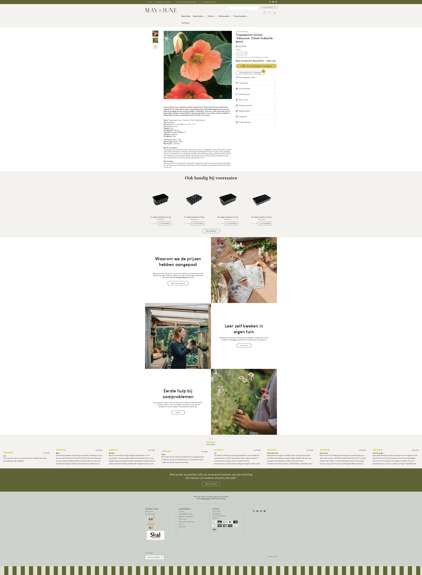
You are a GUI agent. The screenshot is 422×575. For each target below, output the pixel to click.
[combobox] (241, 8)
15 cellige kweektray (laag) (194, 217)
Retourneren (183, 519)
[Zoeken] (228, 8)
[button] (199, 16)
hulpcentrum (205, 498)
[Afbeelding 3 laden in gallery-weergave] (155, 47)
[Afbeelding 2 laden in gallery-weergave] (155, 40)
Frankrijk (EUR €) (268, 7)
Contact (181, 511)
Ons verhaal (149, 511)
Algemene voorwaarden (187, 522)
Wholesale (182, 527)
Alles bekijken (211, 231)
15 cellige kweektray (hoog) (160, 217)
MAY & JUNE (274, 556)
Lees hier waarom (178, 283)
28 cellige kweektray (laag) (261, 217)
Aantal (238, 49)
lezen (178, 412)
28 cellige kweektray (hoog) (227, 217)
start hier (244, 345)
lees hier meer (211, 484)
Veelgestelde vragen (185, 514)
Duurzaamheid (150, 514)
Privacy (181, 524)
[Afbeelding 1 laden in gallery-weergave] (155, 33)
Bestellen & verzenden (186, 516)
